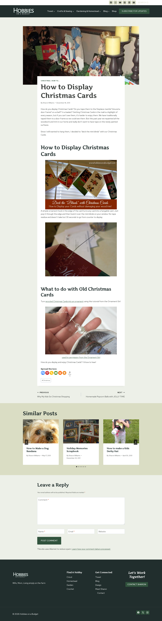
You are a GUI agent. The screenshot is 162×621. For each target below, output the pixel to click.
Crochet (70, 589)
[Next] (135, 442)
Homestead (72, 581)
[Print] (60, 373)
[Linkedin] (129, 3)
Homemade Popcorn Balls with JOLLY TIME (105, 394)
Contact (101, 593)
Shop (114, 11)
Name (41, 531)
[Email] (134, 3)
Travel (98, 577)
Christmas (45, 81)
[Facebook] (111, 3)
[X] (143, 612)
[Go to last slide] (26, 442)
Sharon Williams (48, 103)
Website (102, 531)
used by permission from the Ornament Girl (81, 357)
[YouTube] (120, 3)
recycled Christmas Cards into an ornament (64, 301)
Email (71, 531)
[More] (64, 373)
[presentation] (41, 431)
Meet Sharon (101, 589)
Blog (97, 581)
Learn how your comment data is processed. (91, 549)
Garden (70, 585)
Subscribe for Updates (134, 11)
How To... (56, 81)
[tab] (76, 466)
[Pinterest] (125, 3)
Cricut (69, 577)
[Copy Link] (51, 373)
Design (98, 585)
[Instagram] (115, 3)
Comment (43, 500)
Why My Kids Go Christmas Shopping (53, 394)
